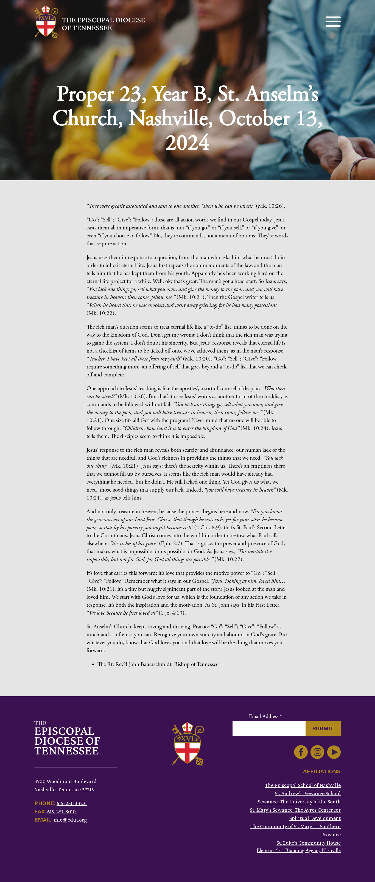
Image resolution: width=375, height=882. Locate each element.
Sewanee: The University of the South (299, 801)
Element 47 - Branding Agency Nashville (299, 850)
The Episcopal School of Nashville (303, 785)
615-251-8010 (62, 811)
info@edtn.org (71, 820)
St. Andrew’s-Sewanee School (308, 793)
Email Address (265, 716)
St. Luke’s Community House (308, 843)
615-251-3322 (72, 803)
